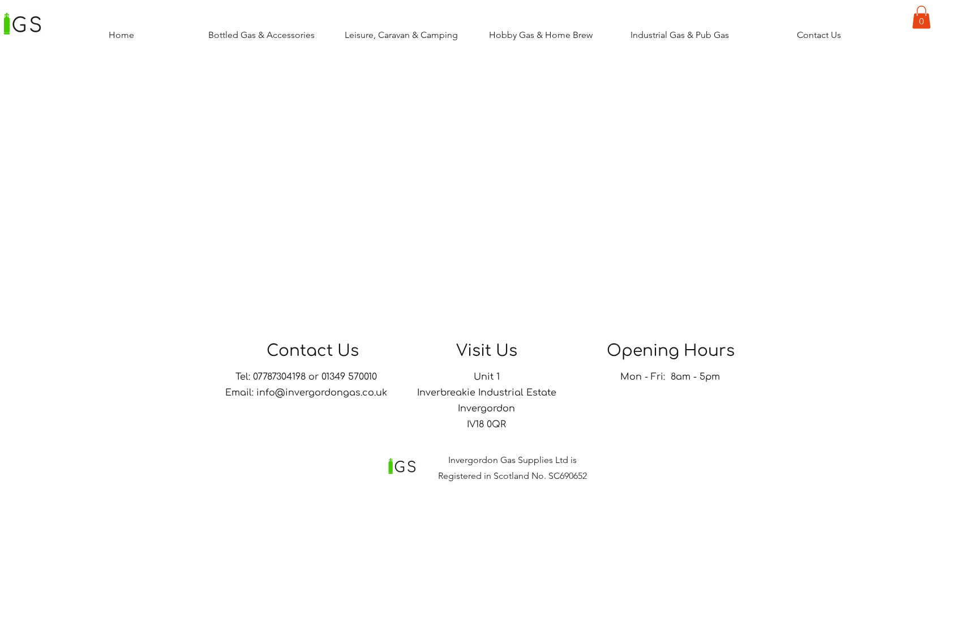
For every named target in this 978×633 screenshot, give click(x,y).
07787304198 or (287, 377)
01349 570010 (350, 377)
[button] (921, 17)
